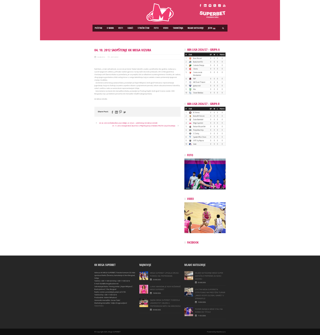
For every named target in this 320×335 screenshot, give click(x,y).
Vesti (120, 28)
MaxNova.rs (221, 332)
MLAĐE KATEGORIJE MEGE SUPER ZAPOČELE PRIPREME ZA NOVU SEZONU (209, 276)
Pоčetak (98, 28)
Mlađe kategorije (196, 28)
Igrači (130, 28)
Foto (156, 28)
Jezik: (210, 28)
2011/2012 (114, 57)
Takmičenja (178, 28)
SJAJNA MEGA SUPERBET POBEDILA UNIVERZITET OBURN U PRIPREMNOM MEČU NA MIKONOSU (165, 303)
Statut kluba (99, 306)
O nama (110, 28)
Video (165, 28)
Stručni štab (143, 28)
